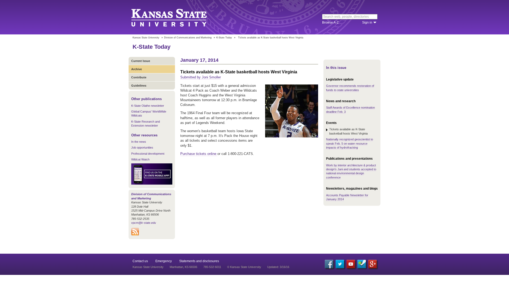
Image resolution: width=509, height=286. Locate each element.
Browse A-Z (330, 22)
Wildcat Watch (140, 159)
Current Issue (140, 60)
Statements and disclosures (199, 261)
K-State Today (224, 37)
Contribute (138, 77)
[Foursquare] (361, 264)
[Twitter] (340, 264)
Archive (136, 69)
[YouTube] (350, 264)
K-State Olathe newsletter (147, 105)
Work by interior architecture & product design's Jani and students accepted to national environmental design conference (351, 171)
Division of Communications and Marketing (188, 37)
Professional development (147, 153)
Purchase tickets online (198, 154)
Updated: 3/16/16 (278, 267)
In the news (138, 141)
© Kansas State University (244, 267)
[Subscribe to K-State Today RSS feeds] (135, 234)
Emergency (163, 261)
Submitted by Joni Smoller (200, 77)
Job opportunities (142, 147)
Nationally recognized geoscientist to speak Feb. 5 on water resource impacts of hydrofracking (349, 143)
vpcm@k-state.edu (143, 222)
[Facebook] (329, 264)
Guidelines (138, 85)
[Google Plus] (372, 264)
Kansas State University (175, 17)
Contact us (140, 261)
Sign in (367, 22)
